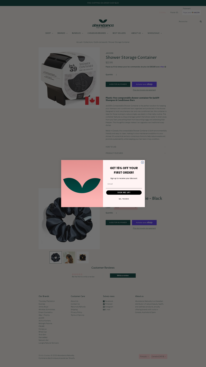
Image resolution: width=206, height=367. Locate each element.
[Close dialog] (142, 162)
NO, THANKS (124, 199)
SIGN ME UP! (123, 192)
